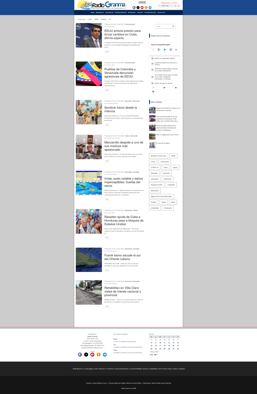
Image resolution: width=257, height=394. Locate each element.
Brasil (173, 156)
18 (164, 346)
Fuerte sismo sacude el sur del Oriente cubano (122, 257)
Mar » (156, 354)
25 (164, 349)
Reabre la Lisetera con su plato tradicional (128, 347)
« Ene (151, 354)
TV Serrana (110, 369)
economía (166, 173)
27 (173, 349)
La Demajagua (88, 369)
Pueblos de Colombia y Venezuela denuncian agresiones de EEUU (120, 72)
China (153, 161)
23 (156, 349)
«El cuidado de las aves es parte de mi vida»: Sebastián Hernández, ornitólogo (166, 77)
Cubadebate (153, 369)
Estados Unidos (156, 185)
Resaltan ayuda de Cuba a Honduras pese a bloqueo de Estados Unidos (124, 220)
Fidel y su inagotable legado (165, 58)
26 (169, 349)
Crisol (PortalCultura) (122, 369)
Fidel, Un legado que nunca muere (125, 341)
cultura (175, 167)
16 (156, 346)
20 (173, 346)
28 (178, 349)
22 (151, 349)
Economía (128, 281)
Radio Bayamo (78, 369)
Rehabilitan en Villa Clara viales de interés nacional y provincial (122, 291)
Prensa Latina (166, 369)
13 (173, 343)
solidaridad (155, 208)
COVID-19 (154, 167)
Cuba (165, 167)
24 (160, 349)
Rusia (164, 202)
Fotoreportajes (150, 12)
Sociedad (136, 172)
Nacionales (109, 12)
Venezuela (168, 208)
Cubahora (181, 369)
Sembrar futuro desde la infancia (120, 109)
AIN (160, 369)
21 (178, 346)
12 (169, 343)
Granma (145, 369)
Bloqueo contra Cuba (158, 156)
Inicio (92, 12)
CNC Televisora (99, 369)
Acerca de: (161, 12)
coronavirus (165, 161)
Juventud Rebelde (136, 369)
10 (160, 343)
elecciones (167, 179)
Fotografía (171, 185)
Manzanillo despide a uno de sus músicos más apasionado (123, 146)
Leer (107, 51)
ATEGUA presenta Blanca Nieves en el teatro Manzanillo (166, 70)
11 (164, 343)
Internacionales (121, 12)
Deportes (154, 173)
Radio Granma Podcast (160, 35)
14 (178, 343)
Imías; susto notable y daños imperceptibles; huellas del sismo (123, 182)
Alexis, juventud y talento (164, 83)
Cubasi (175, 369)
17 (160, 346)
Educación (128, 101)
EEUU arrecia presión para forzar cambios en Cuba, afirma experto (122, 34)
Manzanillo (100, 12)
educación (154, 179)
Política (135, 210)
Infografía (132, 12)
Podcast (140, 12)
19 (169, 346)
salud (173, 202)
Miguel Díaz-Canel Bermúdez (161, 196)
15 (151, 346)
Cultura (127, 136)
